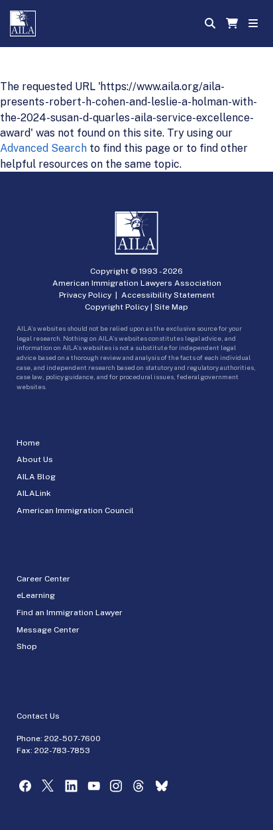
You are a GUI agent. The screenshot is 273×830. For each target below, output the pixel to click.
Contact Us (38, 716)
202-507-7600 (72, 738)
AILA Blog (36, 476)
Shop (27, 646)
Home (28, 442)
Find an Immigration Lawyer (70, 612)
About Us (35, 459)
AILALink (34, 493)
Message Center (48, 629)
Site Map (171, 307)
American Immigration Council (75, 510)
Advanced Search (43, 148)
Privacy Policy (85, 295)
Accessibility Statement (168, 295)
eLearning (36, 595)
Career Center (43, 578)
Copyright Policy (116, 307)
